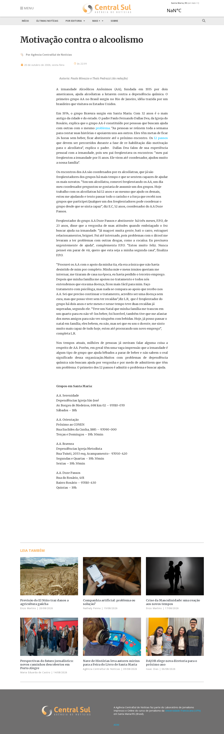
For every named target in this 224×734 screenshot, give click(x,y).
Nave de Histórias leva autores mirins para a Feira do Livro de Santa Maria (111, 662)
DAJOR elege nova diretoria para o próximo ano (171, 662)
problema (103, 128)
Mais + (96, 20)
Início (25, 20)
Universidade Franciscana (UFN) (183, 710)
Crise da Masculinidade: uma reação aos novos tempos (173, 602)
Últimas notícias (47, 20)
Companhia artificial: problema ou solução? (109, 602)
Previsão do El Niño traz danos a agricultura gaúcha (44, 602)
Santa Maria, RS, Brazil (183, 8)
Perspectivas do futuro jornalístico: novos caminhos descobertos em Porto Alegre (46, 664)
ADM (116, 724)
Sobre (114, 20)
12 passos (161, 138)
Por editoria (74, 20)
